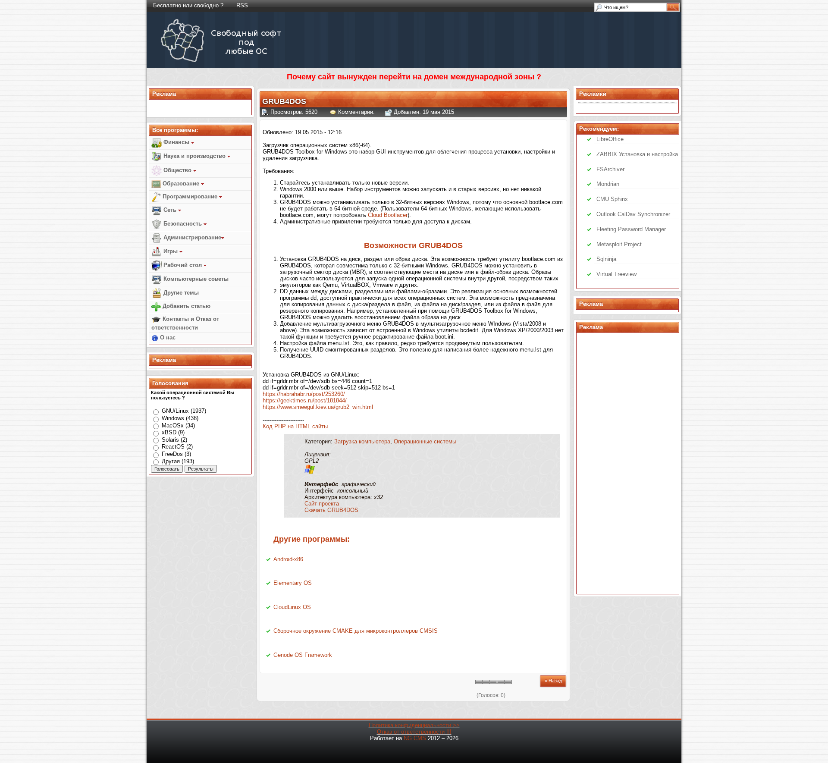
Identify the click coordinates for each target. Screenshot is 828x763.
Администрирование (191, 237)
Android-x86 (288, 559)
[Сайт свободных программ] (223, 62)
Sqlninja (606, 259)
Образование (181, 183)
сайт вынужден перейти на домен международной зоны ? (429, 76)
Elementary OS (292, 583)
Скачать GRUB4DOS (331, 510)
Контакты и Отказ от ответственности (185, 323)
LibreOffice (610, 139)
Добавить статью (185, 306)
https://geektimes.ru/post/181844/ (305, 400)
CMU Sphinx (612, 199)
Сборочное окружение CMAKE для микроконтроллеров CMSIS (355, 631)
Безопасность (183, 223)
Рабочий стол (183, 265)
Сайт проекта (321, 503)
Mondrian (607, 184)
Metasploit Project (619, 244)
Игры (170, 251)
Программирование (190, 196)
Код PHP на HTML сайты (295, 426)
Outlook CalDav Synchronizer (633, 214)
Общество (177, 170)
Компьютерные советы (195, 279)
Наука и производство (194, 156)
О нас (167, 337)
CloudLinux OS (292, 607)
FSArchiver (610, 169)
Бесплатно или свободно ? (188, 5)
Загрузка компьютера (362, 441)
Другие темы (180, 292)
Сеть (170, 210)
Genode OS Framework (302, 655)
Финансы (176, 142)
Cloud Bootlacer (388, 215)
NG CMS (415, 738)
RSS (242, 5)
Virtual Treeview (616, 274)
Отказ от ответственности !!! (414, 731)
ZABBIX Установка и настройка (637, 154)
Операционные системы (425, 441)
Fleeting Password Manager (631, 229)
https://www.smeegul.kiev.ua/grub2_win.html (318, 407)
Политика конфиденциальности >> (414, 725)
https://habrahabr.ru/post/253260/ (304, 394)
